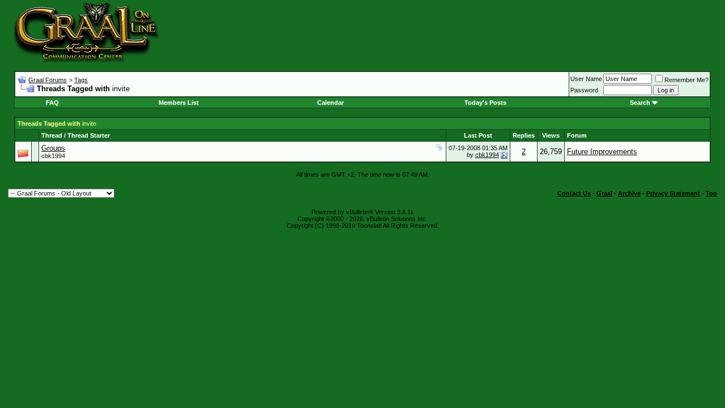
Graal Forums (47, 79)
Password (584, 90)
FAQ (52, 102)
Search (640, 102)
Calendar (330, 102)
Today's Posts (485, 102)
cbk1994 (53, 155)
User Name (586, 78)
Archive (629, 193)
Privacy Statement (673, 193)
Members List (179, 102)
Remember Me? (686, 79)
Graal (604, 193)
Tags (81, 79)
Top (711, 193)
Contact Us (574, 193)
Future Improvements (602, 151)
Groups (53, 148)
